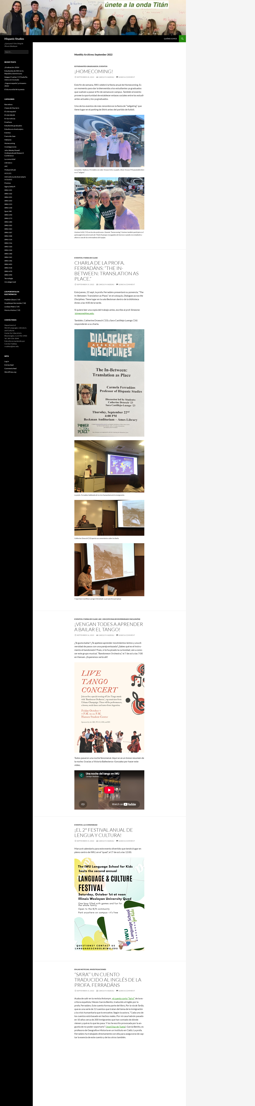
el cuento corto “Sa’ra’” (123, 998)
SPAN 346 (8, 261)
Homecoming (9, 143)
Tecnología (8, 278)
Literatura (8, 163)
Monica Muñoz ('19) (12, 310)
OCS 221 (7, 173)
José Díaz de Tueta (115, 1026)
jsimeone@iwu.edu (84, 313)
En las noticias (81, 969)
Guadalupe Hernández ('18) (15, 303)
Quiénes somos (170, 39)
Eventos (103, 66)
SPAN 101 (8, 190)
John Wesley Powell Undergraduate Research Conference (14, 153)
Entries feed (9, 365)
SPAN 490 (8, 275)
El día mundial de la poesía (14, 89)
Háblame (7, 140)
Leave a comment (127, 77)
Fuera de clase (90, 258)
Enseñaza (8, 122)
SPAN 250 (8, 215)
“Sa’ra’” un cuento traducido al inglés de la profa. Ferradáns (107, 979)
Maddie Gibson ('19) (12, 299)
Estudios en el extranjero (13, 129)
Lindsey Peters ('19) (11, 307)
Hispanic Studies (14, 38)
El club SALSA (9, 115)
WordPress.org (10, 372)
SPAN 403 (8, 264)
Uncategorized (10, 282)
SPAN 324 (8, 250)
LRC (100, 619)
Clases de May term (11, 108)
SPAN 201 (8, 197)
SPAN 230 (8, 208)
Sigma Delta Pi (9, 186)
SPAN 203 (8, 201)
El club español (10, 111)
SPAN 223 (8, 204)
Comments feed (10, 368)
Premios (7, 183)
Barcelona (8, 104)
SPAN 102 (8, 194)
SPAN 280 (8, 222)
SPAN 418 (8, 268)
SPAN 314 (8, 239)
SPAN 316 (8, 243)
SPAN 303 (8, 229)
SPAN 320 (8, 246)
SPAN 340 (8, 254)
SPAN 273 (8, 218)
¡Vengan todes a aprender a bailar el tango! (108, 626)
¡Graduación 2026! (11, 67)
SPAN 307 (8, 232)
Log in (6, 361)
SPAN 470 (8, 271)
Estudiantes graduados (86, 66)
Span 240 (8, 211)
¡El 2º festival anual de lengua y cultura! (103, 832)
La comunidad (90, 825)
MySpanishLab (10, 170)
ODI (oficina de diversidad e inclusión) (121, 619)
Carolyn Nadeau (106, 77)
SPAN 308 (8, 236)
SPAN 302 (8, 225)
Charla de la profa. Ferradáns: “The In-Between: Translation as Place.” (106, 271)
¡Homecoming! (93, 71)
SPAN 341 (8, 257)
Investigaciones (98, 969)
